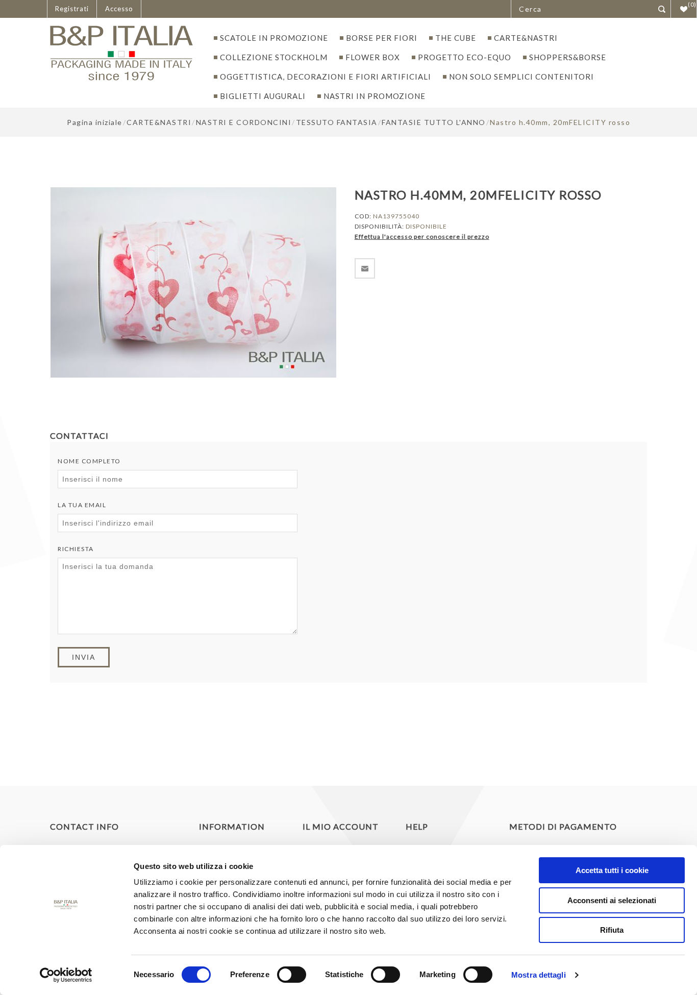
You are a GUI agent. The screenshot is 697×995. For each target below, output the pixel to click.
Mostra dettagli (538, 975)
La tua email (82, 505)
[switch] (291, 974)
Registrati (72, 9)
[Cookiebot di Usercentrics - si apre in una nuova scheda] (66, 975)
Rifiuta (612, 930)
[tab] (83, 435)
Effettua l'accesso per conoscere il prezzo (422, 236)
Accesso (119, 9)
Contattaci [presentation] (79, 435)
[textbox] (582, 9)
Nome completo (89, 461)
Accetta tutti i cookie (612, 870)
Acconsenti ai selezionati (611, 900)
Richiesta (76, 549)
